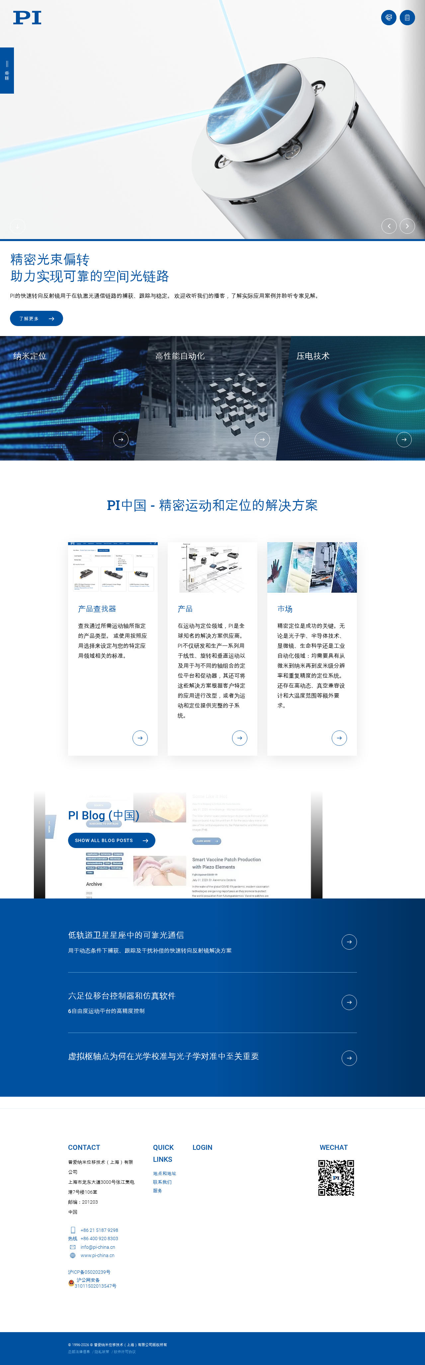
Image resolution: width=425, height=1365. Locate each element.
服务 (157, 1189)
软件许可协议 (125, 1350)
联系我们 (162, 1180)
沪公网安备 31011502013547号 (96, 1281)
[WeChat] (336, 1176)
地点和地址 (164, 1171)
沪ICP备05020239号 (89, 1270)
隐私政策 (102, 1350)
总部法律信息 (79, 1350)
